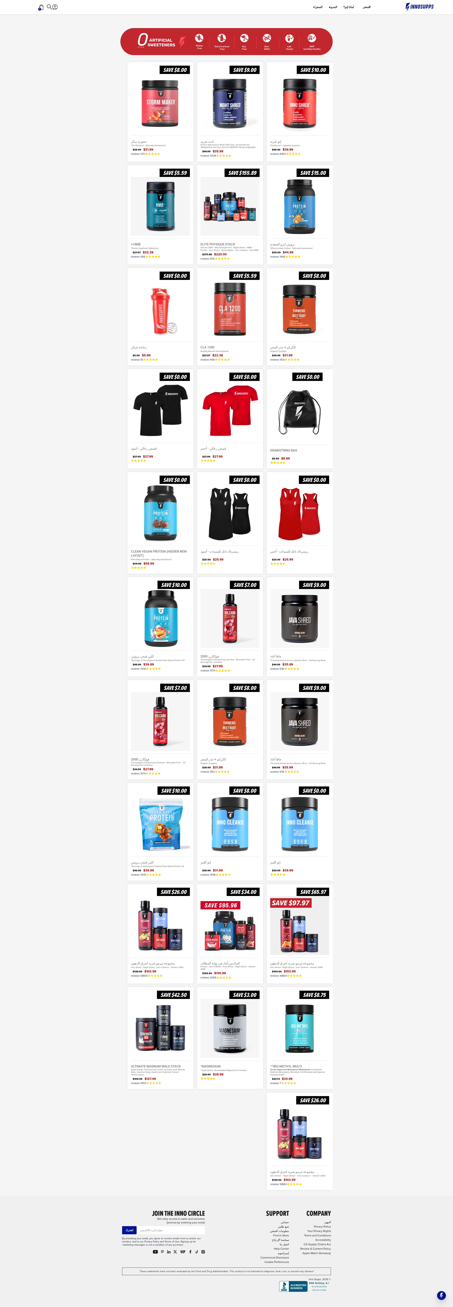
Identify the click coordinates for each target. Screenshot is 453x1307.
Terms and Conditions (317, 1235)
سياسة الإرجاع (280, 1240)
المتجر (366, 7)
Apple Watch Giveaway (316, 1253)
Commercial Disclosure (274, 1258)
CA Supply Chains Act (317, 1244)
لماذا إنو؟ (348, 7)
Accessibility (323, 1240)
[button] (441, 1295)
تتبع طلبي (283, 1227)
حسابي (285, 1222)
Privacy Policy (151, 1241)
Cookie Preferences (277, 1262)
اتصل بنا (284, 1244)
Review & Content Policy (315, 1249)
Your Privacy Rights (319, 1231)
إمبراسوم (283, 1253)
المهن (327, 1222)
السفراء (317, 7)
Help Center (281, 1249)
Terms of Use (172, 1241)
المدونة (333, 7)
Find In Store (281, 1235)
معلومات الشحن (279, 1231)
